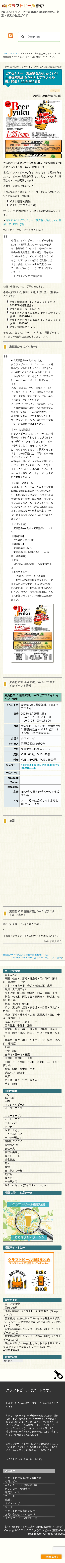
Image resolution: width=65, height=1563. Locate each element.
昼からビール (12, 1155)
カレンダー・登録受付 (17, 1488)
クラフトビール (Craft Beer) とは (23, 1477)
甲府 (7, 1076)
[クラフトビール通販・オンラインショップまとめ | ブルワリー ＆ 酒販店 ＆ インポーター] (29, 1293)
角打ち (8, 1174)
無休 (7, 1163)
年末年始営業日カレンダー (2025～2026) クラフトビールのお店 (32, 1331)
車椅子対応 (11, 1181)
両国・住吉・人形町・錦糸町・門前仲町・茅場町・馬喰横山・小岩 (30, 980)
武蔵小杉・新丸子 (15, 1072)
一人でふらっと (13, 1133)
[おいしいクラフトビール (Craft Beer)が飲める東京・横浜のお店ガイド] (4, 6)
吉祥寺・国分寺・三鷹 (17, 1054)
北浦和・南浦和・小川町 (18, 1058)
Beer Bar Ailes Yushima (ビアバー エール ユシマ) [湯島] (37, 958)
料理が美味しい (13, 1152)
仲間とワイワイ (13, 1141)
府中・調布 (11, 1050)
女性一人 (10, 1148)
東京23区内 (11, 974)
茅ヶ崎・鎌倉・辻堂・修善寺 (21, 1080)
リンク (8, 1507)
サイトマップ (12, 1503)
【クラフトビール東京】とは (21, 1518)
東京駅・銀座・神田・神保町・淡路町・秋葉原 (31, 1029)
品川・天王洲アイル (16, 989)
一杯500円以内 (13, 1137)
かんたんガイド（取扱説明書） (22, 1485)
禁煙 (7, 1166)
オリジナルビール (15, 1104)
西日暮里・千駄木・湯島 (18, 1025)
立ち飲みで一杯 (13, 1170)
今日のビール (12, 1481)
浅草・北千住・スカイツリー (21, 1021)
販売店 (8, 1177)
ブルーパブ (11, 1122)
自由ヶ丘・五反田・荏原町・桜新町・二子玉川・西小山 (31, 1063)
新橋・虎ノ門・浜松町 (17, 1003)
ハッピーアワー (13, 1119)
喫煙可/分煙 (11, 1144)
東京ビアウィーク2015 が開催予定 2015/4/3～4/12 (26, 955)
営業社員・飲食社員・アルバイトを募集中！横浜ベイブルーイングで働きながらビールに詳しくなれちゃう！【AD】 (32, 1322)
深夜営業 (10, 1159)
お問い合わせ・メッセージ (20, 1514)
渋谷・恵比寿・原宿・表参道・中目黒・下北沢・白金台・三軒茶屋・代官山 (31, 1009)
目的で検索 (11, 1307)
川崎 (7, 1047)
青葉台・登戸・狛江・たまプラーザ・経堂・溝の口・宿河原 (31, 1042)
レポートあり (12, 1130)
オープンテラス (13, 1108)
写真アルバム (12, 1492)
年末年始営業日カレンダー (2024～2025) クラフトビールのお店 (32, 1338)
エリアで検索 (12, 1303)
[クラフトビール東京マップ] (28, 1240)
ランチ (8, 1126)
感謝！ (8, 1499)
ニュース (10, 1496)
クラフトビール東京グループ (21, 1510)
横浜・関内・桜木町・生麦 (20, 1069)
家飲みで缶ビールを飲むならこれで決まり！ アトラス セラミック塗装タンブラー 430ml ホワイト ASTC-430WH (31, 1347)
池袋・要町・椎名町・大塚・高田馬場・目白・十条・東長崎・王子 (31, 1016)
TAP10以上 (11, 1097)
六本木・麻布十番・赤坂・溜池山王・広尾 (28, 985)
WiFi (7, 1101)
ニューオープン (13, 1115)
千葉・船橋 (11, 1083)
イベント (55, 91)
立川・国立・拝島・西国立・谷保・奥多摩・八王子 (31, 1034)
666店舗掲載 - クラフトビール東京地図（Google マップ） (31, 1313)
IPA (7, 1094)
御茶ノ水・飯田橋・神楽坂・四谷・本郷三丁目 (31, 993)
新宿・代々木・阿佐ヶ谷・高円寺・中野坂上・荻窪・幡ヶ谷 (31, 998)
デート (8, 1111)
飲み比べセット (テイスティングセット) (27, 1185)
